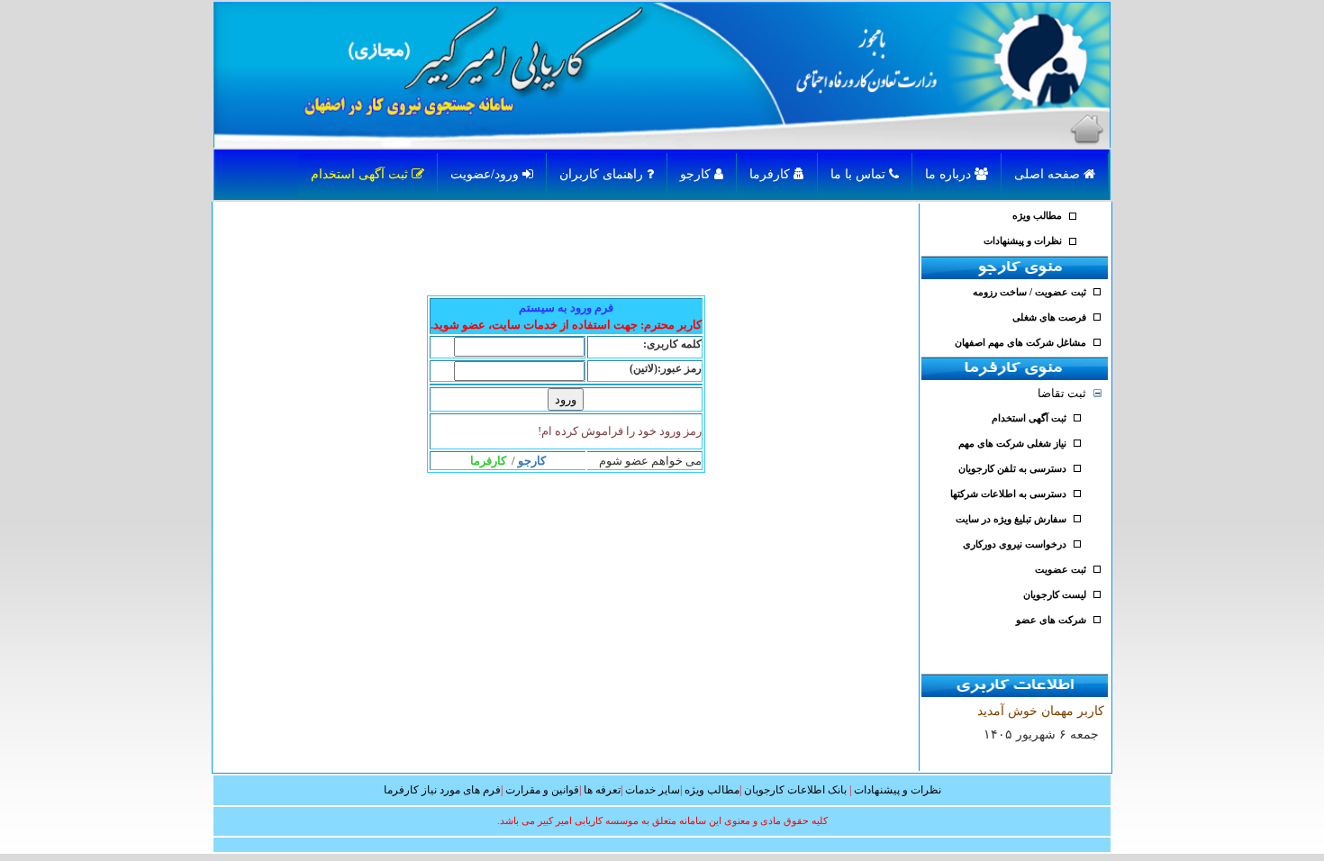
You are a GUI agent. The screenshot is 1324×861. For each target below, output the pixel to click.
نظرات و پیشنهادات (1023, 241)
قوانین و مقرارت (542, 790)
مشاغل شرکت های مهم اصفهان (1020, 343)
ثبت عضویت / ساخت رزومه (1029, 292)
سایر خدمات (652, 790)
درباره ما (950, 174)
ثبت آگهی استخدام (361, 174)
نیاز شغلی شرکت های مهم (1012, 444)
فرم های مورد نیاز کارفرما (442, 790)
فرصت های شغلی (1049, 317)
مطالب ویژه (1037, 216)
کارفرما (771, 174)
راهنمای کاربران (603, 174)
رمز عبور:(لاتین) (666, 368)
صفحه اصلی (1049, 174)
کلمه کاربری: (672, 344)
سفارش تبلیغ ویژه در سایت (1011, 519)
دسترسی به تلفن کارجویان (1012, 469)
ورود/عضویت (486, 174)
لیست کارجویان (1054, 595)
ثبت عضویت (1060, 570)
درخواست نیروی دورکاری (1014, 544)
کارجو (697, 174)
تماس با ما (859, 174)
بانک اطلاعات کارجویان (795, 790)
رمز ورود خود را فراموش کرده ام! (620, 431)
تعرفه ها (602, 790)
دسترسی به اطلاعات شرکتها (1008, 494)
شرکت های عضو (1051, 620)
